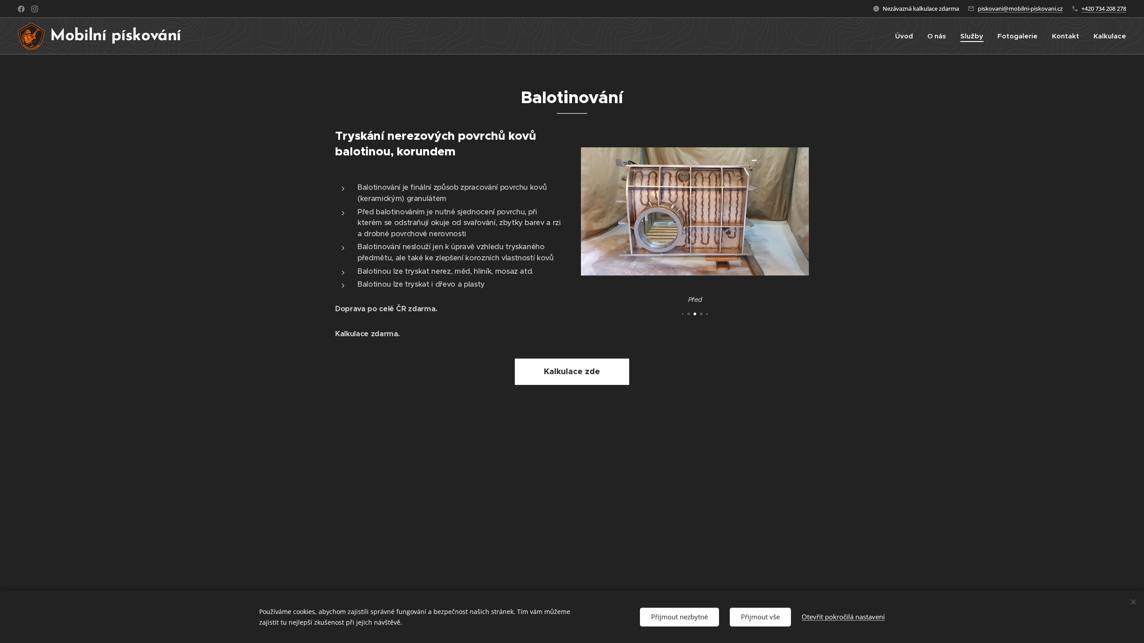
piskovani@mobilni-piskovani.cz (1020, 8)
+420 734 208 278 (1103, 8)
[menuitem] (906, 36)
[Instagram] (34, 9)
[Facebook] (21, 9)
